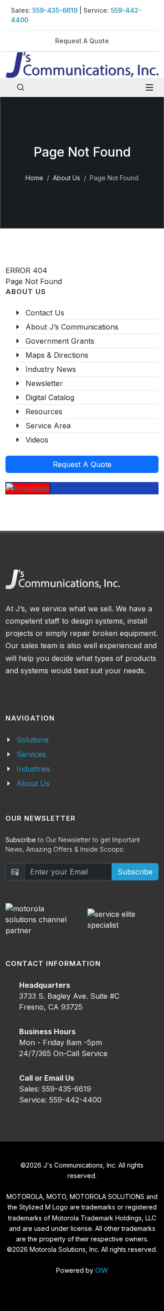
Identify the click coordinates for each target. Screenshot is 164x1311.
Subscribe (135, 871)
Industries (33, 768)
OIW (101, 1270)
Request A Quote (82, 41)
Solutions (32, 739)
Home (34, 178)
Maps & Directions (57, 355)
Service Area (48, 425)
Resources (44, 411)
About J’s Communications (72, 326)
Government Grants (60, 341)
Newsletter (44, 383)
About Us (66, 178)
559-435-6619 (54, 10)
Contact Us (45, 312)
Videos (37, 439)
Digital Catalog (50, 397)
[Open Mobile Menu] (149, 87)
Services (31, 754)
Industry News (51, 369)
